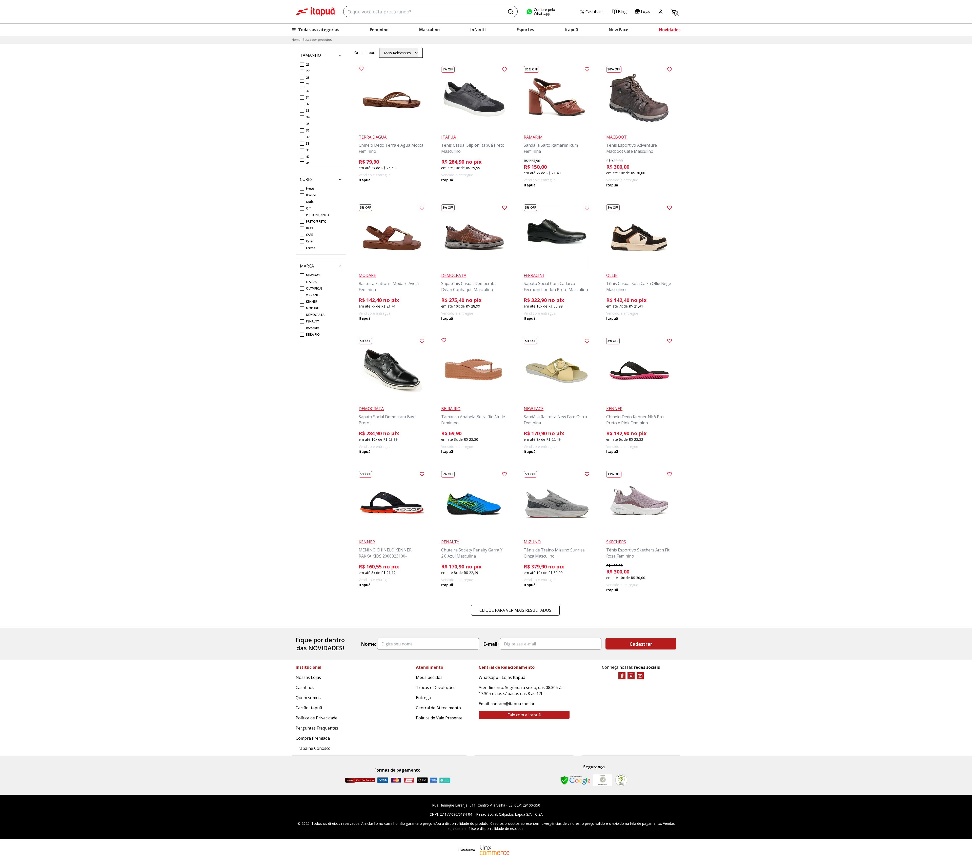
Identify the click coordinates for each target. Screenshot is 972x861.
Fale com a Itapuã (524, 715)
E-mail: (491, 644)
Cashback (594, 11)
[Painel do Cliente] (660, 11)
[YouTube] (640, 675)
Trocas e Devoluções (435, 687)
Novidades (669, 29)
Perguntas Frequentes (317, 728)
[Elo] (422, 780)
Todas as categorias (318, 29)
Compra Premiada (313, 738)
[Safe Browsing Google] (575, 780)
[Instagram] (631, 675)
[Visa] (382, 780)
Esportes (525, 29)
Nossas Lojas (308, 677)
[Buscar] (511, 12)
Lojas (645, 11)
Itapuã (571, 29)
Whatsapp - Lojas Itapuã (502, 677)
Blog (622, 11)
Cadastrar (641, 644)
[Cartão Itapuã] (360, 780)
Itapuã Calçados (315, 11)
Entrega (423, 697)
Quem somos (308, 697)
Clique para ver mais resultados (515, 610)
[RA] (621, 780)
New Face (618, 29)
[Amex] (433, 780)
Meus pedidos (429, 677)
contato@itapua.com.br (513, 703)
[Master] (395, 780)
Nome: (368, 644)
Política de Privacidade (316, 718)
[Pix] (444, 780)
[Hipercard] (409, 780)
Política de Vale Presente (439, 718)
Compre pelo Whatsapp (544, 12)
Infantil (478, 29)
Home (296, 39)
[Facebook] (621, 675)
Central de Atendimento (438, 708)
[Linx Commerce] (495, 850)
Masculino (429, 29)
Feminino (379, 29)
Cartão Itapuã (309, 708)
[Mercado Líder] (603, 780)
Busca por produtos (317, 39)
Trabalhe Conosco (313, 748)
